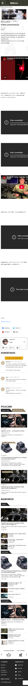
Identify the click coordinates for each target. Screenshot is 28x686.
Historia (3, 667)
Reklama (3, 8)
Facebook (20, 665)
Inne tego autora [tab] (17, 410)
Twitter (19, 671)
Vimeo (19, 675)
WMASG (2, 21)
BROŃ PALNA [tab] (5, 552)
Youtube (19, 668)
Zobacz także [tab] (5, 410)
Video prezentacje (5, 22)
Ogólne (15, 21)
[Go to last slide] (1, 654)
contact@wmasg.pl (6, 682)
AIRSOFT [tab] (4, 504)
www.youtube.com (5, 321)
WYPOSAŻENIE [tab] (5, 601)
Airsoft (8, 21)
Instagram (20, 678)
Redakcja (3, 665)
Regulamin (4, 674)
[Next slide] (26, 654)
